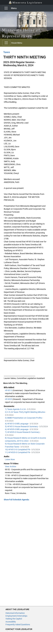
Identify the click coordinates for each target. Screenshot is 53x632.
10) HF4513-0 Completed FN (17, 449)
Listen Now (10, 459)
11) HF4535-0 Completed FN (17, 452)
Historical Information (15, 613)
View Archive (10, 466)
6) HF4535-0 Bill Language (17, 429)
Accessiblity (11, 622)
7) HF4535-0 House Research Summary (22, 432)
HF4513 (8, 390)
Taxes (6, 52)
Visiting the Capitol (14, 619)
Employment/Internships (16, 616)
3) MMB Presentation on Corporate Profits (23, 418)
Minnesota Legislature (27, 2)
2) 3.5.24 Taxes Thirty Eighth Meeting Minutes (25, 412)
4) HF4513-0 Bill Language (17, 424)
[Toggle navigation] (6, 8)
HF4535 (8, 399)
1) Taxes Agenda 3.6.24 (15, 409)
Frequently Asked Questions (18, 624)
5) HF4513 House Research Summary (21, 426)
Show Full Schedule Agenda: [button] (16, 499)
